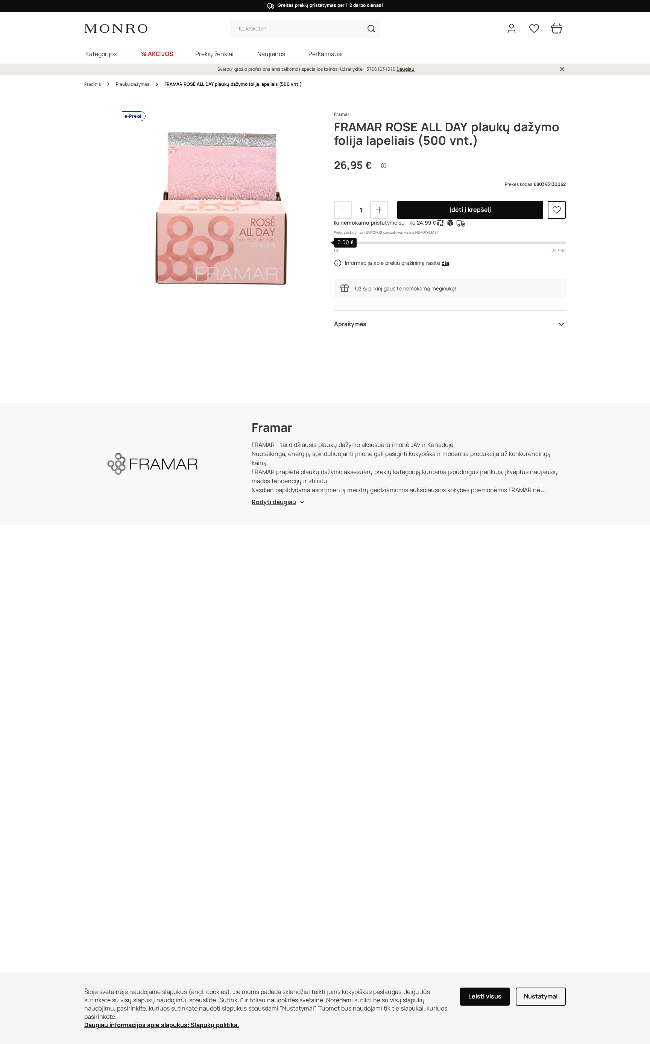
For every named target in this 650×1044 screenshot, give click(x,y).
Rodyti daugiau (274, 502)
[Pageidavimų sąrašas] (534, 29)
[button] (371, 28)
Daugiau (405, 69)
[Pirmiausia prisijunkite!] (557, 210)
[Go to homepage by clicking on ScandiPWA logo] (115, 28)
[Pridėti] (379, 210)
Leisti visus (484, 996)
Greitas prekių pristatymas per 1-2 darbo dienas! (330, 5)
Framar (341, 114)
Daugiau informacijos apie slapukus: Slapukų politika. (161, 1025)
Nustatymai (540, 996)
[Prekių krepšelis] (557, 29)
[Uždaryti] (562, 69)
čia (445, 263)
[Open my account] (512, 29)
